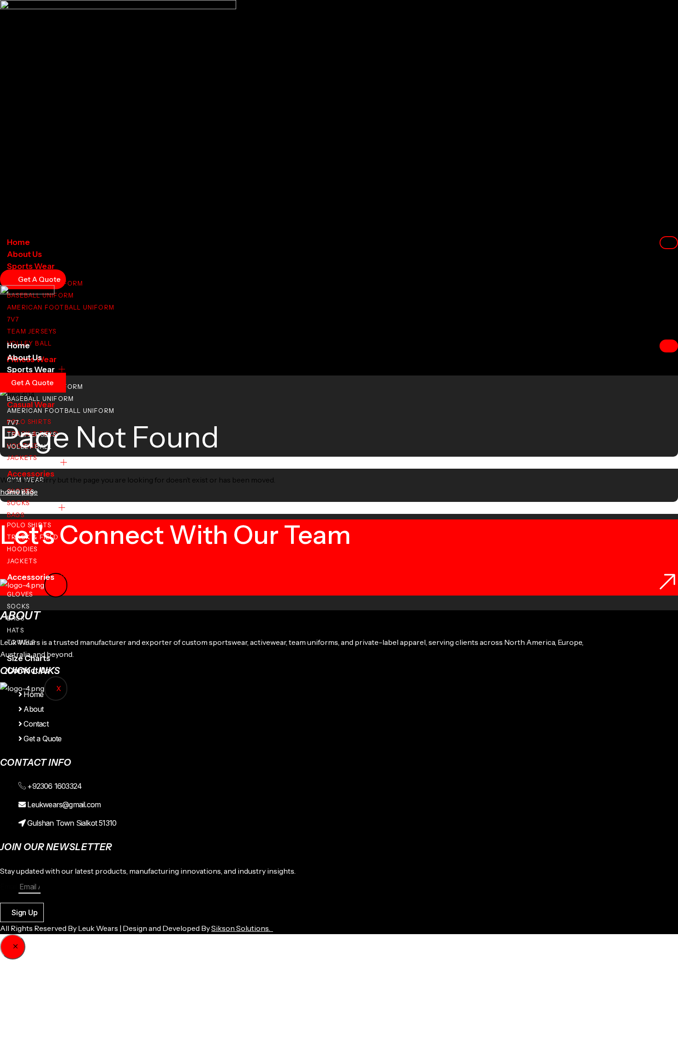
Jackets (22, 457)
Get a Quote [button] (32, 382)
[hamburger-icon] (669, 242)
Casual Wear (31, 508)
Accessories (30, 577)
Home (18, 242)
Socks (18, 503)
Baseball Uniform (40, 398)
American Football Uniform (60, 307)
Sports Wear (31, 266)
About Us (24, 254)
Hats (15, 630)
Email (9, 886)
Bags (15, 514)
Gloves (20, 594)
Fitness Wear (32, 462)
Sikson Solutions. (242, 928)
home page (19, 491)
